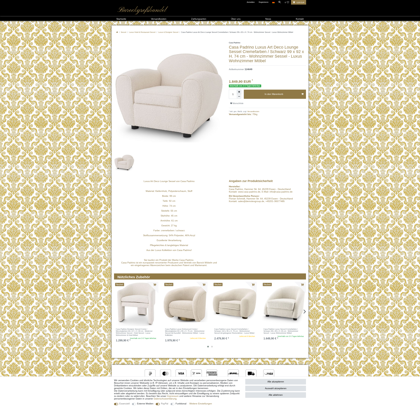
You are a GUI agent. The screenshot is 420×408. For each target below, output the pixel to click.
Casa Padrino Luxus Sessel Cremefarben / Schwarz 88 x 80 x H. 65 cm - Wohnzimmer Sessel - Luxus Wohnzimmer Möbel (280, 331)
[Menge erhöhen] (239, 92)
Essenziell (124, 403)
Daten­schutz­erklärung (165, 398)
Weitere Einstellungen (200, 403)
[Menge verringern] (239, 96)
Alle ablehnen (276, 395)
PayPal (164, 403)
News (268, 19)
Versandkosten (158, 19)
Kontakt (300, 19)
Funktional (181, 403)
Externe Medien (145, 403)
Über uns (236, 19)
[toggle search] (279, 2)
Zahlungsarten (198, 19)
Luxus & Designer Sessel (168, 32)
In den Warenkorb (274, 94)
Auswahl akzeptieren (275, 388)
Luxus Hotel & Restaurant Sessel (142, 32)
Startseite (121, 19)
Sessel (123, 32)
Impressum (173, 396)
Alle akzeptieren (275, 381)
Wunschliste (237, 103)
